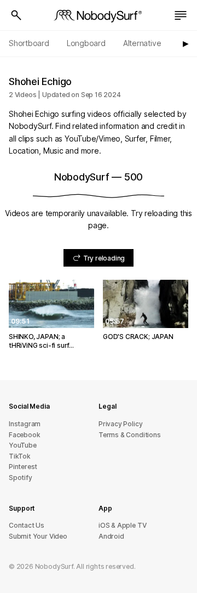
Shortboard (29, 43)
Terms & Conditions (130, 435)
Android (111, 536)
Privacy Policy (120, 424)
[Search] (16, 15)
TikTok (20, 456)
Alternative (142, 43)
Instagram (24, 424)
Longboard (86, 43)
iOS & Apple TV (122, 525)
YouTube (23, 445)
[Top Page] (98, 15)
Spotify (20, 477)
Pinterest (23, 466)
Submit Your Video (38, 536)
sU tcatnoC (26, 525)
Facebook (24, 435)
